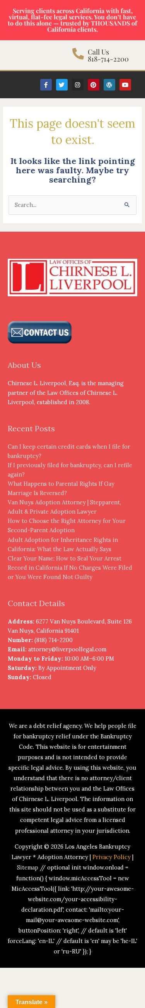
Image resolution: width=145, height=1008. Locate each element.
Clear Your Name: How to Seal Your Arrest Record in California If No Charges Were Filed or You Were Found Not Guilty (70, 568)
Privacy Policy (111, 857)
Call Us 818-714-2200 (108, 55)
